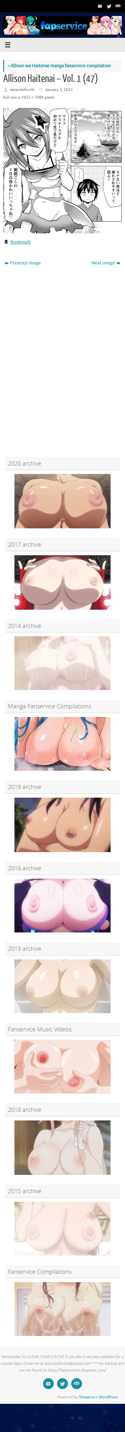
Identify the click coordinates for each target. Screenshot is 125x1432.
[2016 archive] (62, 905)
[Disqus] (62, 350)
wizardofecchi (22, 89)
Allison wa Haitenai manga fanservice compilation (59, 66)
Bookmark (20, 242)
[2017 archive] (62, 582)
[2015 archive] (62, 1229)
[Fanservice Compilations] (62, 1309)
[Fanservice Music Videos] (62, 1067)
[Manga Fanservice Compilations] (62, 744)
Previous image (25, 263)
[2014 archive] (62, 663)
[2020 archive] (62, 501)
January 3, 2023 (59, 89)
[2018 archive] (62, 1147)
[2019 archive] (62, 825)
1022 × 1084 (32, 97)
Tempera (86, 1397)
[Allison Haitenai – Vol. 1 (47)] (62, 170)
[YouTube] (99, 6)
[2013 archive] (62, 986)
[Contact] (117, 6)
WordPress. (109, 1397)
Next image (103, 263)
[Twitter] (108, 6)
